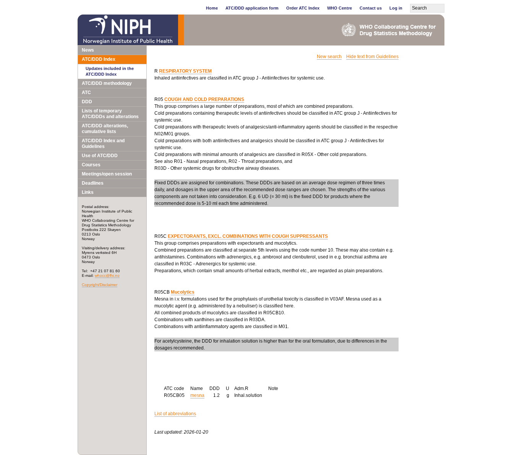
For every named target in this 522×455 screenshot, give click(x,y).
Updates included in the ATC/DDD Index (110, 71)
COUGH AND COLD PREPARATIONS (204, 99)
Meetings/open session (107, 174)
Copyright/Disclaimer (99, 285)
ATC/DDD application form (252, 8)
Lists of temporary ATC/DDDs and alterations (110, 113)
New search (329, 56)
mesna (197, 395)
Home (212, 8)
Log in (395, 8)
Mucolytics (183, 292)
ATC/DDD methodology (107, 83)
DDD (87, 101)
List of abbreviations (175, 413)
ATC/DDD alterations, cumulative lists (105, 128)
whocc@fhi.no (107, 275)
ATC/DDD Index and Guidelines (103, 143)
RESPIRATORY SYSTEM (185, 71)
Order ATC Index (302, 8)
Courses (91, 164)
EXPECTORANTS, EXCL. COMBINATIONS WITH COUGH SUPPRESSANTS (248, 236)
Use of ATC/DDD (100, 155)
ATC (86, 92)
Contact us (371, 8)
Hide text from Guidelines (372, 56)
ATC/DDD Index (98, 59)
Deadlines (93, 183)
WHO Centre (339, 8)
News (88, 50)
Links (88, 192)
